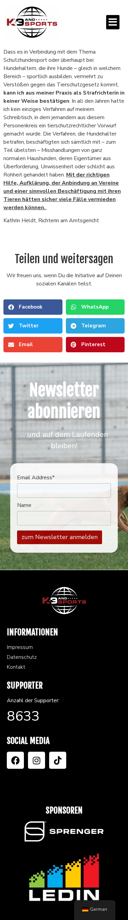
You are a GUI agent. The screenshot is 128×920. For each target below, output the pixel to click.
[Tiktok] (57, 760)
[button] (112, 22)
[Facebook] (15, 760)
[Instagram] (36, 760)
